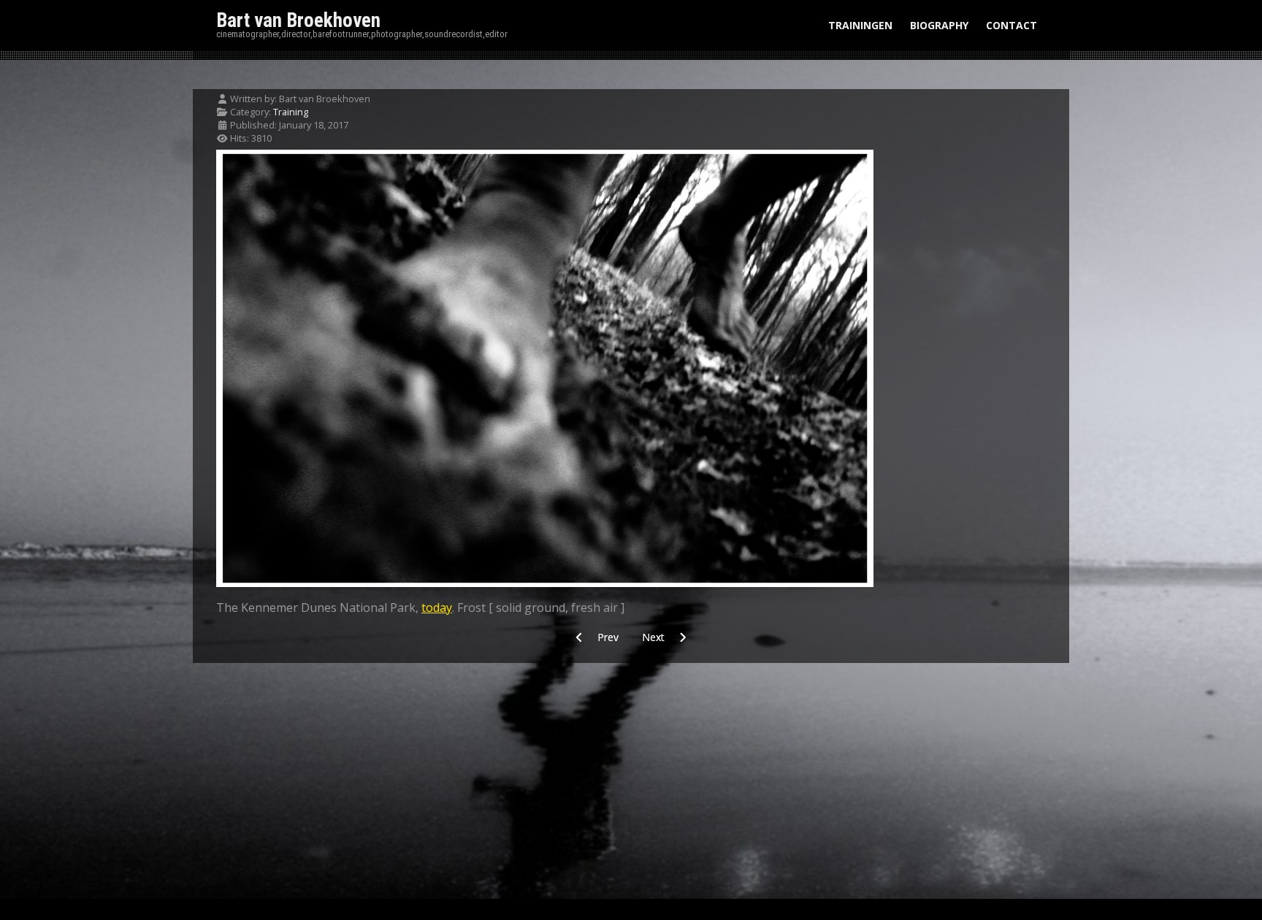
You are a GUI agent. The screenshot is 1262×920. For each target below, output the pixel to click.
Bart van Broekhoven (298, 20)
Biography (939, 25)
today (436, 607)
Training (290, 111)
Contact (1011, 25)
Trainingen (860, 25)
